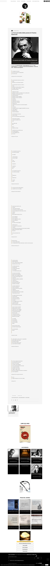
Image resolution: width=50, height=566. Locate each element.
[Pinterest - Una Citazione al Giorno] (41, 563)
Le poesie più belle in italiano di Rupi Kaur (12, 413)
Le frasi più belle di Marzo (22, 397)
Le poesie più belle (19, 395)
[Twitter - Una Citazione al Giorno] (48, 1)
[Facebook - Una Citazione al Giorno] (46, 1)
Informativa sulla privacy (32, 564)
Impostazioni (42, 564)
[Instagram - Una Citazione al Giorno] (44, 1)
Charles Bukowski (14, 395)
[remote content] (25, 143)
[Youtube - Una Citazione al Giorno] (39, 563)
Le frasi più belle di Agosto (15, 397)
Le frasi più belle (27, 397)
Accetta (47, 564)
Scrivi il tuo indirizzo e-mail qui (12, 556)
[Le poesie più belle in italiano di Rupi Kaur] (13, 408)
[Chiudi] (49, 564)
